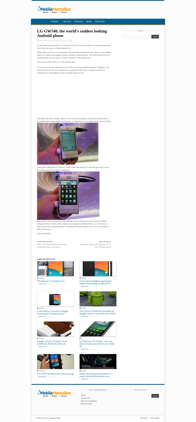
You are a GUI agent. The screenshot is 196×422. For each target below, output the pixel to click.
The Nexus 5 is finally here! (50, 281)
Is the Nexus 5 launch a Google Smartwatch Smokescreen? (52, 312)
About (83, 395)
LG (82, 338)
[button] (156, 22)
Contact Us (85, 398)
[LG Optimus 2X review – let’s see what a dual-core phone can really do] (98, 329)
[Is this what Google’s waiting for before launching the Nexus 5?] (98, 269)
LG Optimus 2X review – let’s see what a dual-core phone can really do (97, 344)
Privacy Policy (86, 404)
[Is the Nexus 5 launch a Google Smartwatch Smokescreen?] (56, 299)
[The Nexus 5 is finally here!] (55, 269)
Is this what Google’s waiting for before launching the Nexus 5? (95, 282)
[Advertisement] (140, 60)
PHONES (54, 23)
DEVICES (67, 22)
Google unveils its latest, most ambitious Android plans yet (52, 342)
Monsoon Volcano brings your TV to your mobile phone (95, 245)
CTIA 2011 (42, 371)
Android (41, 278)
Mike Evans (42, 284)
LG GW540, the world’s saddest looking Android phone (72, 33)
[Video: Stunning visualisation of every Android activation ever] (98, 361)
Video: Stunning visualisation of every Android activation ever (95, 375)
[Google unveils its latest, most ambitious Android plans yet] (55, 329)
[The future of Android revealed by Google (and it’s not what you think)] (98, 299)
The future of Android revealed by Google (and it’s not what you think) (97, 312)
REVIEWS (78, 22)
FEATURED (100, 22)
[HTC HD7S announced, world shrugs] (55, 361)
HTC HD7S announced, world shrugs (55, 373)
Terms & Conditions (89, 401)
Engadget (46, 233)
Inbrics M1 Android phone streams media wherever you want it (52, 245)
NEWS (89, 22)
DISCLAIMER (154, 418)
